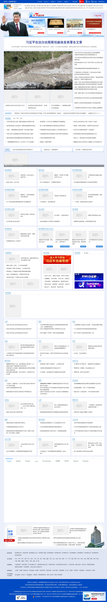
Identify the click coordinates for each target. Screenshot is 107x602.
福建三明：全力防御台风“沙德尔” (14, 165)
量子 (71, 5)
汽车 (29, 8)
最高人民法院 (50, 574)
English (9, 461)
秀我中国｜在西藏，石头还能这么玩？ (84, 368)
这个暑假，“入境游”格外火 (61, 215)
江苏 (38, 558)
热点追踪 (41, 209)
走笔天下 (67, 284)
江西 (50, 558)
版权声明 (42, 587)
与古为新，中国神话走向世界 (84, 149)
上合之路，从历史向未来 (54, 29)
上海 (35, 558)
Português (85, 461)
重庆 (75, 558)
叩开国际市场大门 (62, 130)
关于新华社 (39, 1)
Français (27, 461)
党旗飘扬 (47, 278)
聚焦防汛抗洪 (64, 281)
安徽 (44, 558)
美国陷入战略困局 (97, 108)
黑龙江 (27, 561)
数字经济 (43, 8)
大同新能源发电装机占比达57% (15, 427)
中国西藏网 (61, 570)
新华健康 (75, 209)
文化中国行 (54, 278)
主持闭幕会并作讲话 (81, 74)
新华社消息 (48, 284)
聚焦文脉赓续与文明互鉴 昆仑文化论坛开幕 (30, 543)
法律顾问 (47, 587)
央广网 (66, 570)
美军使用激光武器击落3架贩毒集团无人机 (85, 134)
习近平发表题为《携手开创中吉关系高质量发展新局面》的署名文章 (30, 47)
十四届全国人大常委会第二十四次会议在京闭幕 (87, 72)
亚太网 (92, 8)
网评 (45, 5)
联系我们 (33, 587)
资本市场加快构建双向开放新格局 (83, 423)
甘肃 (94, 558)
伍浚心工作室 (99, 246)
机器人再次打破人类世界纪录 (14, 412)
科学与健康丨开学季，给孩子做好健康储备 (52, 333)
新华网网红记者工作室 (46, 229)
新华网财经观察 (10, 189)
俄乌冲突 (53, 287)
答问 (98, 82)
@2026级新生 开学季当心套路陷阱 (50, 221)
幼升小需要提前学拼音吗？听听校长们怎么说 (52, 329)
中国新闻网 (81, 570)
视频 (89, 5)
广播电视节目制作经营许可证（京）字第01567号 (63, 591)
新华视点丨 (10, 271)
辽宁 (28, 558)
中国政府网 (17, 564)
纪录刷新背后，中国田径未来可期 (19, 274)
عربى (36, 461)
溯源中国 (60, 8)
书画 (79, 5)
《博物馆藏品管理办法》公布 (15, 142)
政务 (94, 5)
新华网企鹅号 (18, 555)
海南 (72, 558)
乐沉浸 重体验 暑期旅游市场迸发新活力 (51, 427)
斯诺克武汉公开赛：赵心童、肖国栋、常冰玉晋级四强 (95, 445)
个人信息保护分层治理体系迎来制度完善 (85, 329)
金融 (26, 8)
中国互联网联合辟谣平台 (62, 564)
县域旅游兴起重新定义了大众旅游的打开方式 (52, 423)
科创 (68, 5)
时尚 (79, 8)
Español (18, 461)
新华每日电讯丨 (11, 277)
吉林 (32, 558)
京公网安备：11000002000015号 (43, 596)
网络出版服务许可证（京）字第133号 (42, 594)
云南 (85, 558)
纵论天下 (47, 287)
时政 (34, 5)
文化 (76, 5)
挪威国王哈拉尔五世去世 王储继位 (83, 142)
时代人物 (60, 278)
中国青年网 (42, 570)
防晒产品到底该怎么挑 (94, 215)
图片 (92, 5)
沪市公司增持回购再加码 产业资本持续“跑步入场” (87, 427)
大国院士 (67, 278)
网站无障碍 (75, 1)
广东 (66, 558)
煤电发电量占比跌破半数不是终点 (15, 423)
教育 (63, 5)
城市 (64, 8)
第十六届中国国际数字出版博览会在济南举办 (52, 125)
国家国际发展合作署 (42, 564)
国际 (40, 5)
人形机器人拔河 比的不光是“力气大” (15, 105)
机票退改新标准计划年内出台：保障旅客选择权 (53, 431)
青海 (97, 558)
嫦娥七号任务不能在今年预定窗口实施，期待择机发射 (79, 242)
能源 (69, 8)
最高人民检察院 (58, 574)
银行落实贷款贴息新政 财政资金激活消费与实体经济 (27, 347)
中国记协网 (71, 564)
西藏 (88, 558)
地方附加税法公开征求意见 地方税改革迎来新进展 (88, 98)
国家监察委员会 (42, 574)
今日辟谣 (42, 372)
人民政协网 (88, 570)
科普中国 (84, 564)
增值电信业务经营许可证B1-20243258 (41, 591)
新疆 (19, 561)
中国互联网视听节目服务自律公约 (60, 596)
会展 (71, 8)
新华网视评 (8, 170)
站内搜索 (95, 1)
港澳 (48, 5)
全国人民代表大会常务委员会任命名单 (17, 325)
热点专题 (46, 253)
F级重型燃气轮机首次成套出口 (48, 130)
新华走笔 (61, 284)
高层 (32, 5)
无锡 (34, 561)
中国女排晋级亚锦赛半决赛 (47, 138)
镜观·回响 (60, 33)
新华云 (63, 587)
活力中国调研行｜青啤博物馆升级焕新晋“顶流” (19, 451)
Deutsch (75, 461)
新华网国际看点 (77, 170)
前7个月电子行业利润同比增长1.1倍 (84, 333)
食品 (31, 8)
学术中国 (48, 8)
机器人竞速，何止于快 (12, 182)
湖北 (60, 558)
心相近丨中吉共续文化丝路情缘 (59, 47)
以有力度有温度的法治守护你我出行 (23, 149)
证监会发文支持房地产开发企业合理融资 (74, 113)
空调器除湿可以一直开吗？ (13, 241)
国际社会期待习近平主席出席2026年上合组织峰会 (83, 47)
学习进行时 (27, 5)
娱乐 (76, 8)
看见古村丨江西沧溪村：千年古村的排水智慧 (86, 392)
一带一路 (88, 8)
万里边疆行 (48, 281)
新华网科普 (8, 229)
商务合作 (52, 587)
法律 (97, 5)
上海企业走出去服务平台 (36, 567)
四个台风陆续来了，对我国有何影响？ (50, 182)
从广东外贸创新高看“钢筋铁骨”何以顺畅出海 (18, 202)
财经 (42, 5)
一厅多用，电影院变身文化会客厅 (83, 202)
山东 (53, 558)
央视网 (36, 570)
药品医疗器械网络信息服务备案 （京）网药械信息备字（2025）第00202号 (80, 594)
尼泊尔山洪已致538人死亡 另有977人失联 (85, 121)
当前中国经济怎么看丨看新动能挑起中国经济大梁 (20, 121)
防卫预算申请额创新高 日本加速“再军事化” (86, 182)
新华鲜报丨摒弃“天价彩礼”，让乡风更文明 (18, 268)
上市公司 (96, 8)
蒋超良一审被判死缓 (45, 142)
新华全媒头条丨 (25, 258)
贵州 (82, 558)
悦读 (81, 8)
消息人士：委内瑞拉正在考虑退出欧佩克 (84, 138)
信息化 (39, 8)
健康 (81, 5)
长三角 (37, 561)
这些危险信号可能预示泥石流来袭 (55, 372)
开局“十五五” (48, 276)
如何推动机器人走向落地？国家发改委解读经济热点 (21, 125)
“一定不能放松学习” (91, 29)
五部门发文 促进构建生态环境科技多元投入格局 (20, 134)
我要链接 (38, 587)
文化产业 (101, 8)
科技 (65, 5)
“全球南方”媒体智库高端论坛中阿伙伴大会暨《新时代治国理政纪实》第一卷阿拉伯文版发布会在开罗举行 (41, 530)
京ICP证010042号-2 (57, 594)
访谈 (87, 5)
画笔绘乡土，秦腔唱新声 (51, 149)
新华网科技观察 (43, 189)
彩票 (74, 8)
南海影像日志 (56, 281)
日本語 (58, 461)
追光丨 (8, 274)
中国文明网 (24, 564)
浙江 (41, 558)
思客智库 (54, 5)
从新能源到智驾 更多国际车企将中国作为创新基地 (54, 134)
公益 (84, 8)
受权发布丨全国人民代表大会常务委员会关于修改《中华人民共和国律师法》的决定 (38, 113)
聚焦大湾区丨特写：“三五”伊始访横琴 (17, 265)
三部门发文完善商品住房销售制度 (87, 82)
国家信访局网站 (19, 567)
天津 (19, 558)
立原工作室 (83, 246)
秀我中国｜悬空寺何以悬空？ (82, 372)
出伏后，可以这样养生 (80, 353)
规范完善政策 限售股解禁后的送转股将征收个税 (20, 138)
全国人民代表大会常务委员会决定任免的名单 (18, 329)
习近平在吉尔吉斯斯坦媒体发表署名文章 (54, 42)
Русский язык (47, 461)
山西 (25, 558)
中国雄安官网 (51, 564)
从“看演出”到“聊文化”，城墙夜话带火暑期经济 (87, 364)
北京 (16, 558)
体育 (73, 5)
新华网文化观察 (77, 189)
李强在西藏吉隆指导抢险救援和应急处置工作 (86, 68)
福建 (47, 558)
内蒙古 (22, 561)
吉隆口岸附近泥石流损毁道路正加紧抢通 (20, 87)
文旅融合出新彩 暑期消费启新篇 (22, 271)
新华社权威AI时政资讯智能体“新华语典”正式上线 (67, 538)
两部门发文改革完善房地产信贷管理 (92, 84)
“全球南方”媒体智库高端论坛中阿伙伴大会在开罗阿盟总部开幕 (78, 530)
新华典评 (54, 284)
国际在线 (25, 570)
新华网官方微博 (42, 553)
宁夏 (16, 561)
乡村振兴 (53, 8)
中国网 (20, 570)
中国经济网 (48, 570)
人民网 (16, 570)
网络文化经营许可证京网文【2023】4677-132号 (21, 594)
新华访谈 (41, 170)
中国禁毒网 (26, 567)
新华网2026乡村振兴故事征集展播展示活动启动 (87, 383)
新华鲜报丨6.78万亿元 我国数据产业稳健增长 (52, 121)
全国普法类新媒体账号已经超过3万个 (50, 368)
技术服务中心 (57, 587)
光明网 (71, 570)
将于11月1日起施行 (28, 142)
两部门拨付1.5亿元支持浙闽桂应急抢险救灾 (90, 93)
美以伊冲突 (60, 287)
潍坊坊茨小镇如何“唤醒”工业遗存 (83, 412)
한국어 (67, 461)
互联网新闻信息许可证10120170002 (23, 591)
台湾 (50, 5)
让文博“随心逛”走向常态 (13, 221)
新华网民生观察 (10, 209)
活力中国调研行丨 (56, 105)
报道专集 (98, 15)
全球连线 (59, 5)
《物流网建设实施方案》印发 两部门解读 (21, 130)
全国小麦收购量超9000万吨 (14, 387)
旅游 (66, 8)
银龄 (56, 8)
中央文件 (101, 5)
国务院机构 (29, 574)
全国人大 (23, 574)
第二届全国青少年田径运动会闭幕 (83, 451)
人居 (40, 400)
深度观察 (8, 253)
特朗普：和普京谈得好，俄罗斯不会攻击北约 (86, 125)
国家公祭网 (78, 564)
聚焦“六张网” (56, 276)
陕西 (91, 558)
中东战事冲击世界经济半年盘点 (83, 108)
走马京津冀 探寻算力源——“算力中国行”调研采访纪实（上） (27, 406)
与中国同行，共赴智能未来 (47, 202)
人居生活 (35, 8)
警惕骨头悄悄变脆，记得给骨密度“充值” (85, 221)
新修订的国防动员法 (86, 79)
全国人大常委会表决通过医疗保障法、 (85, 77)
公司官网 (16, 6)
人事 (37, 5)
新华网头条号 (87, 553)
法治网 (93, 570)
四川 (79, 558)
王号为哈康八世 (97, 142)
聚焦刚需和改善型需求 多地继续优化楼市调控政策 (54, 412)
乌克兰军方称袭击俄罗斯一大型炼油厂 (84, 130)
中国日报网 (31, 570)
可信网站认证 (72, 596)
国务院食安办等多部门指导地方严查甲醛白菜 (18, 392)
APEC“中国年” (65, 276)
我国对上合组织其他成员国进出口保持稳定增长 (87, 103)
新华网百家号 (95, 553)
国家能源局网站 (91, 564)
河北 (22, 558)
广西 (69, 558)
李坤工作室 (50, 246)
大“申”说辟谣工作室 (65, 246)
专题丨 (76, 82)
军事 (84, 5)
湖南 (63, 558)
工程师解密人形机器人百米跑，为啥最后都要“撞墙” (88, 325)
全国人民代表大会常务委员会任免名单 (17, 333)
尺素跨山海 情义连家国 (21, 277)
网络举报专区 (101, 1)
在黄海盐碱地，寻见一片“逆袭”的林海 (84, 387)
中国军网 (75, 570)
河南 (57, 558)
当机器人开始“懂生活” (60, 196)
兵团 (31, 561)
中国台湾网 (55, 570)
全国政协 (35, 574)
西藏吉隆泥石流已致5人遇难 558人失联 (89, 87)
